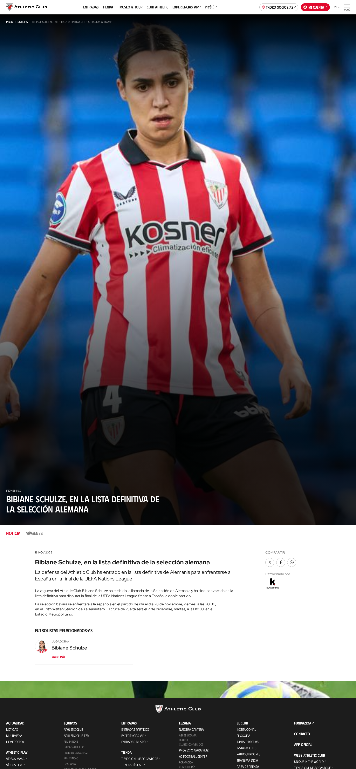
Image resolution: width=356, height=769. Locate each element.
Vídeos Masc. (15, 759)
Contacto (302, 733)
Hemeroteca (15, 742)
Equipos (184, 740)
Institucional (246, 729)
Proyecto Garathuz (193, 750)
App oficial (303, 744)
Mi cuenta (316, 7)
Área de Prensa (248, 766)
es (335, 7)
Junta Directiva (248, 742)
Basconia (70, 763)
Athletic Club (73, 729)
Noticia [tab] (13, 533)
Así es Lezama (188, 735)
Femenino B (71, 741)
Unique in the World (309, 761)
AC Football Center (193, 756)
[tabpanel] (178, 609)
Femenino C (71, 758)
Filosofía (243, 735)
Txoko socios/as (279, 7)
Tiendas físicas (131, 765)
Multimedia (14, 735)
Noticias (23, 21)
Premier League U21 (76, 752)
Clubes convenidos (191, 744)
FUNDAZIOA (302, 723)
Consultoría (187, 767)
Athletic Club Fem (76, 735)
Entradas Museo (133, 742)
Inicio (9, 21)
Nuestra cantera (191, 729)
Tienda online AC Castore (139, 759)
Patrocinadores (248, 754)
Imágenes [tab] (34, 533)
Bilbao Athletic (74, 747)
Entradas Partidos (135, 729)
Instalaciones (246, 748)
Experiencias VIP (132, 735)
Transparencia (247, 760)
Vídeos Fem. (14, 765)
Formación (186, 762)
